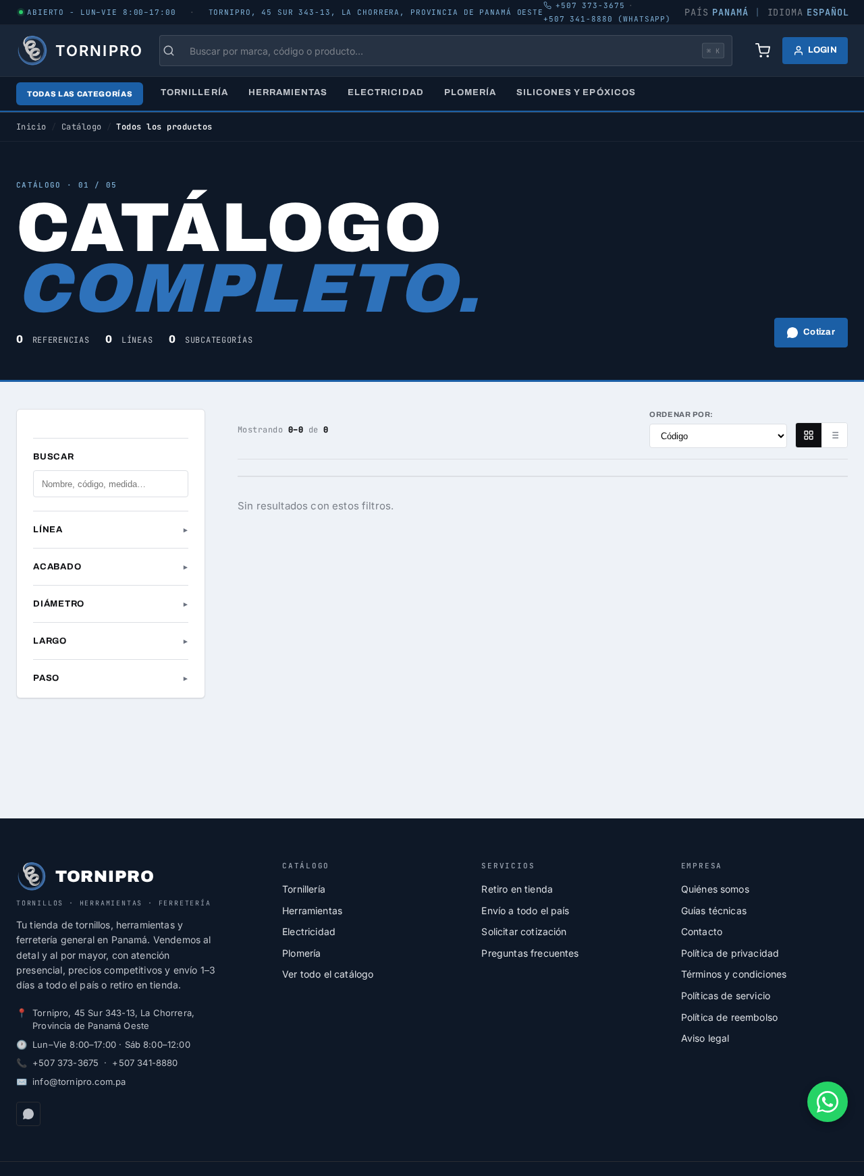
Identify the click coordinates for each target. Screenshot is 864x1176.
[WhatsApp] (28, 1114)
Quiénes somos (715, 889)
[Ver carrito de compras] (763, 50)
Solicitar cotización (523, 931)
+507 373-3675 (65, 1062)
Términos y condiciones (734, 974)
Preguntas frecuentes (529, 953)
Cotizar (819, 332)
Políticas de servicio (725, 995)
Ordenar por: (681, 414)
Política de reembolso (729, 1017)
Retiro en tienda (517, 889)
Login (822, 50)
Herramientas (287, 92)
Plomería (470, 92)
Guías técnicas (714, 910)
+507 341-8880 (145, 1062)
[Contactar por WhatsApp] (827, 1102)
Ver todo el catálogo (327, 974)
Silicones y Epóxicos (576, 92)
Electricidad (385, 92)
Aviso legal (705, 1038)
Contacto (701, 931)
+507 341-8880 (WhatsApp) (607, 19)
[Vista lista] (834, 435)
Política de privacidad (730, 953)
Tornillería (194, 92)
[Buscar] (175, 50)
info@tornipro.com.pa (79, 1081)
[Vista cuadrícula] (808, 435)
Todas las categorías (79, 94)
